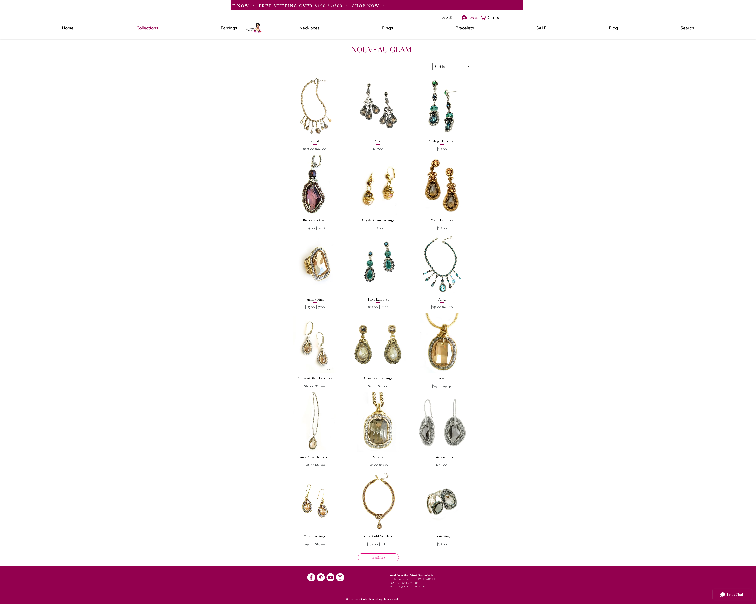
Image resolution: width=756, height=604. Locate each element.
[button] (449, 17)
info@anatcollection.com (410, 586)
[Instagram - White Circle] (340, 577)
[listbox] (449, 17)
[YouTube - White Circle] (330, 577)
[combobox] (452, 66)
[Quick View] (315, 106)
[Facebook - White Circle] (311, 577)
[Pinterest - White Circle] (321, 577)
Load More (378, 557)
